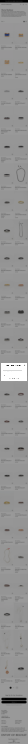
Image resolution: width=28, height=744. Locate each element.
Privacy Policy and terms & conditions (13, 375)
